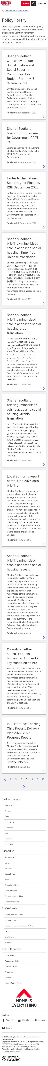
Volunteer (8, 868)
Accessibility (10, 955)
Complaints (9, 844)
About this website (12, 961)
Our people (9, 828)
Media (7, 931)
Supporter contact (12, 902)
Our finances (10, 822)
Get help (8, 811)
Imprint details (15, 1051)
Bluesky (9, 1028)
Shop (7, 879)
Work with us (10, 874)
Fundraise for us (11, 890)
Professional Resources (16, 10)
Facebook (9, 1020)
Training (8, 942)
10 (43, 779)
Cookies (8, 977)
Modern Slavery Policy (13, 983)
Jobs (7, 817)
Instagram (41, 1020)
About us (8, 806)
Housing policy (10, 920)
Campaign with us (11, 885)
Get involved (9, 857)
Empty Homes (10, 937)
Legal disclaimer (11, 966)
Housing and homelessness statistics (19, 926)
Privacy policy (10, 972)
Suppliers (8, 839)
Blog (6, 833)
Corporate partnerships (14, 896)
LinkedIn (25, 1020)
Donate (7, 863)
